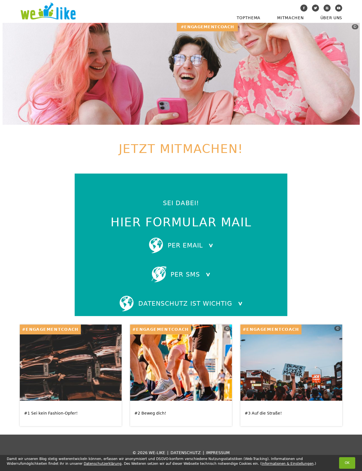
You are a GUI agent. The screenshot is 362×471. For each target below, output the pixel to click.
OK (347, 463)
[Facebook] (303, 8)
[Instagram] (327, 8)
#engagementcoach (50, 329)
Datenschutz (186, 452)
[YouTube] (338, 8)
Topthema (248, 18)
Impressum (218, 452)
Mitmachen (290, 18)
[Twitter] (315, 8)
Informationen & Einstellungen (288, 464)
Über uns (331, 18)
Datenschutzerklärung (103, 464)
